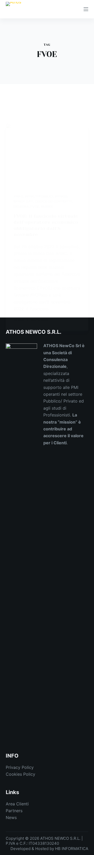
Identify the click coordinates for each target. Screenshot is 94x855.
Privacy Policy (20, 767)
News (11, 817)
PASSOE (47, 206)
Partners (14, 810)
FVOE (35, 206)
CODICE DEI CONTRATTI (53, 201)
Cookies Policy (20, 774)
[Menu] (86, 9)
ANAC (18, 196)
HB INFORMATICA (71, 848)
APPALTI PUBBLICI (39, 196)
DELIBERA (21, 206)
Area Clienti (17, 803)
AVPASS (61, 196)
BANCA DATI (23, 201)
